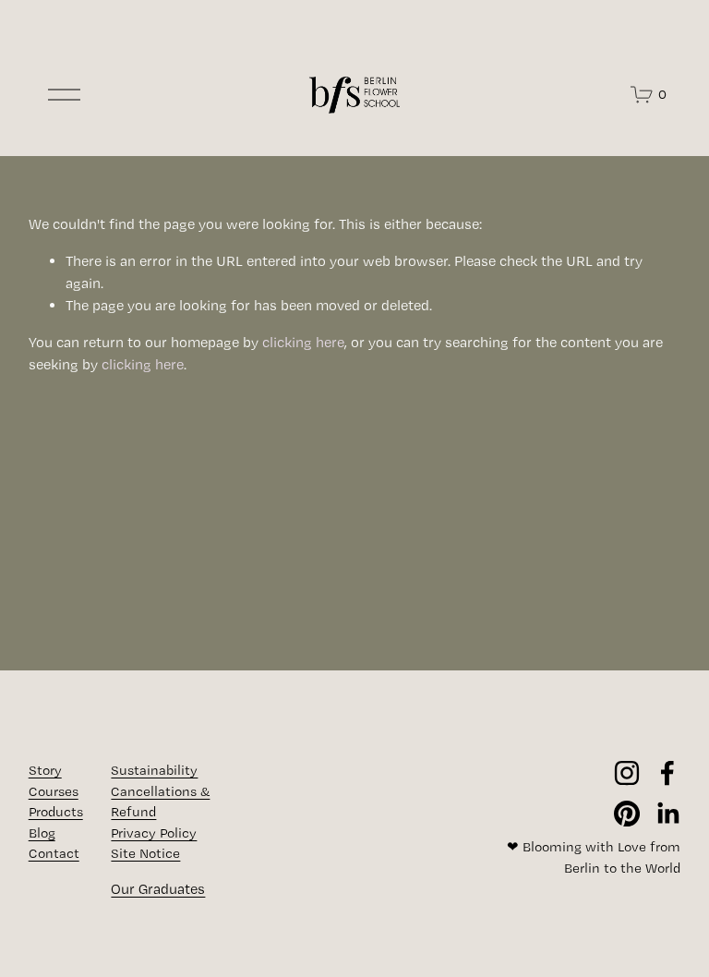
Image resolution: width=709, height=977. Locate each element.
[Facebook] (667, 773)
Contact (54, 853)
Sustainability (154, 770)
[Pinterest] (627, 813)
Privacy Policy (154, 833)
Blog (42, 833)
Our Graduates (158, 889)
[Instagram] (627, 773)
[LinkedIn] (667, 813)
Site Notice (145, 853)
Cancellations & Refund (160, 802)
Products (56, 811)
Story (45, 770)
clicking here (303, 342)
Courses (53, 791)
